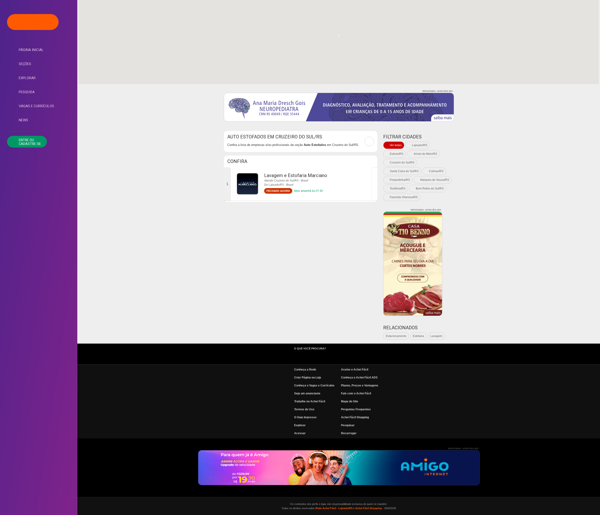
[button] (338, 37)
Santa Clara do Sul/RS (404, 171)
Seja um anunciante (307, 393)
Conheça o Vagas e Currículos (314, 385)
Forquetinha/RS (400, 180)
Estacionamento (396, 336)
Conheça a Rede (305, 369)
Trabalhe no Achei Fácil (309, 401)
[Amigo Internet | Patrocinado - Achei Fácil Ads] (339, 467)
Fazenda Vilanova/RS (404, 197)
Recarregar (348, 433)
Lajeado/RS (419, 145)
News (23, 120)
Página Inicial (31, 50)
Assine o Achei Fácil (354, 369)
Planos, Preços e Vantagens (359, 385)
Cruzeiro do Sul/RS (402, 162)
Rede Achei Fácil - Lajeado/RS (333, 508)
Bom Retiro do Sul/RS (430, 188)
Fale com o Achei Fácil (356, 393)
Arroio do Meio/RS (425, 154)
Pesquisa (27, 92)
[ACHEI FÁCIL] (33, 22)
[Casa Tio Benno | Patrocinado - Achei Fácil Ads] (412, 263)
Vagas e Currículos (36, 106)
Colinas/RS (436, 171)
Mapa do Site (349, 401)
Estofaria (418, 336)
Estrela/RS (396, 154)
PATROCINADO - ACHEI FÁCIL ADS (437, 91)
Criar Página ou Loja (307, 377)
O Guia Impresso (305, 417)
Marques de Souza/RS (434, 180)
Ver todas (396, 145)
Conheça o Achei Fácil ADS (359, 377)
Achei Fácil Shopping (355, 417)
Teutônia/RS (397, 188)
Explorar (27, 78)
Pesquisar (348, 425)
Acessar (300, 433)
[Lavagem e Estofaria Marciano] (247, 184)
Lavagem (436, 336)
